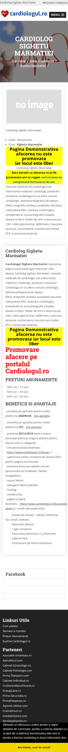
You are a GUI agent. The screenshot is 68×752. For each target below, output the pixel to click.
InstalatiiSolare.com (15, 715)
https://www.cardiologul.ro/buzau (28, 452)
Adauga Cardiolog (56, 2)
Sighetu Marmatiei (33, 65)
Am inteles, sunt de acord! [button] (34, 747)
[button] (57, 15)
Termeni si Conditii (14, 631)
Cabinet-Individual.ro (16, 680)
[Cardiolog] (24, 13)
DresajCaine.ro (12, 690)
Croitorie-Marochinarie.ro (19, 685)
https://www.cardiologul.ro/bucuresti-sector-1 (36, 506)
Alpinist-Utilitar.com (15, 705)
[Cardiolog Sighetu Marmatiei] (34, 106)
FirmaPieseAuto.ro (14, 700)
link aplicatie (41, 416)
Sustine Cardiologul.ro (16, 641)
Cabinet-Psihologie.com (17, 670)
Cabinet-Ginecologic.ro (17, 665)
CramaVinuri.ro (12, 710)
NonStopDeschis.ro (15, 720)
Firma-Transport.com (16, 675)
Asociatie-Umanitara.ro (17, 655)
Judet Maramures (42, 61)
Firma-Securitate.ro (15, 695)
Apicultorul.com (13, 660)
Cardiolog (19, 61)
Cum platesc (10, 626)
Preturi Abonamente (15, 636)
